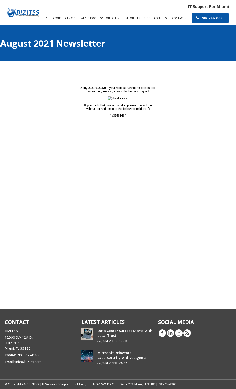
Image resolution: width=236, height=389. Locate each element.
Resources (133, 18)
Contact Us (180, 18)
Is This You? (53, 18)
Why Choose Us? (92, 18)
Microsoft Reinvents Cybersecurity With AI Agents (122, 355)
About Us (160, 18)
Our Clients (114, 18)
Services (70, 18)
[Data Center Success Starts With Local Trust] (87, 334)
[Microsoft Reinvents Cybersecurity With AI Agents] (87, 356)
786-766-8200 (212, 17)
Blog (146, 18)
